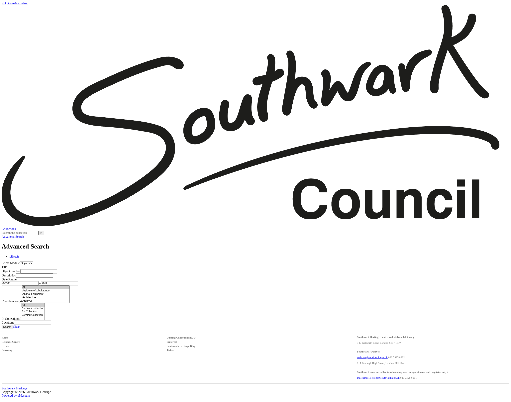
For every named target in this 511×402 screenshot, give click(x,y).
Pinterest (172, 341)
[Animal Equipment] (45, 294)
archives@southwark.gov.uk (372, 357)
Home (5, 337)
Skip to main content (15, 3)
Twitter (171, 350)
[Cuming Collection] (33, 315)
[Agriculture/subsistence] (45, 290)
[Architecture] (45, 297)
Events (5, 346)
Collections (9, 229)
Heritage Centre (11, 341)
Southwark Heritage (14, 388)
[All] (45, 287)
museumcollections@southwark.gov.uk (378, 377)
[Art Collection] (33, 311)
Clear (16, 326)
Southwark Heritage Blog (181, 346)
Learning (7, 350)
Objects (14, 256)
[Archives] (45, 301)
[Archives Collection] (33, 308)
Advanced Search (13, 236)
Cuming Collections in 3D (181, 337)
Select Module (11, 263)
